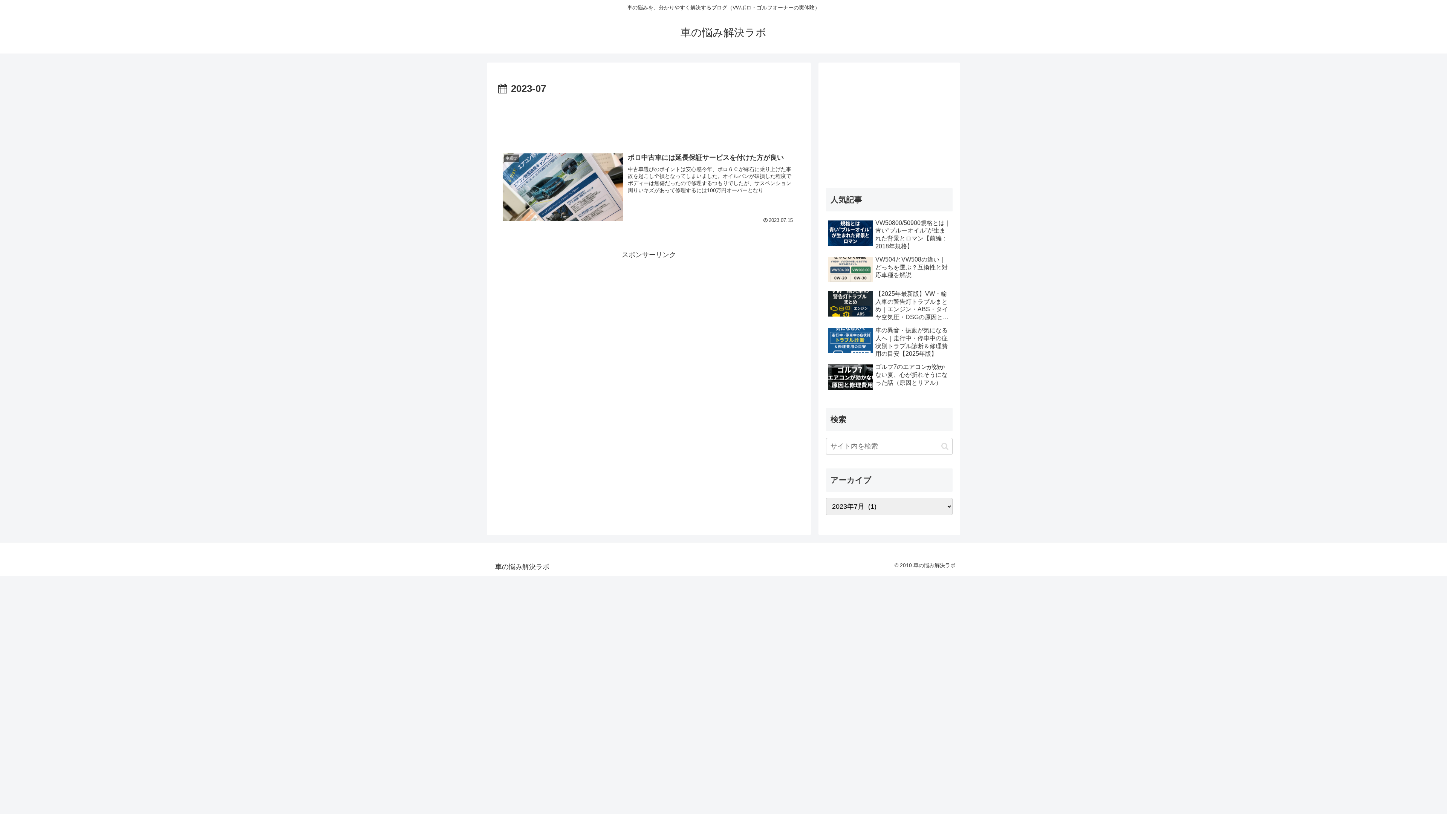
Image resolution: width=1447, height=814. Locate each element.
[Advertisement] (649, 118)
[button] (944, 446)
